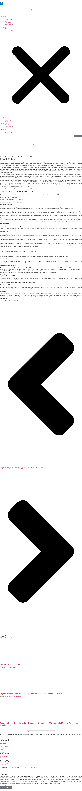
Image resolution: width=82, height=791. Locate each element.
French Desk (8, 18)
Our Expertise (6, 16)
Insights (4, 27)
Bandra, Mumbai (9, 24)
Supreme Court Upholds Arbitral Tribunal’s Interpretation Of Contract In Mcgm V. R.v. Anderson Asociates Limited (40, 724)
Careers (4, 31)
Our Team (5, 21)
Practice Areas (8, 19)
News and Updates (9, 30)
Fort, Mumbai (8, 22)
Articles (7, 28)
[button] (41, 74)
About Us (5, 15)
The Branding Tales (33, 767)
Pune (6, 25)
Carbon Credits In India (10, 664)
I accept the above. (6, 785)
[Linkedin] (1, 3)
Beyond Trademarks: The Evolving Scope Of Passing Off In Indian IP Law (31, 694)
